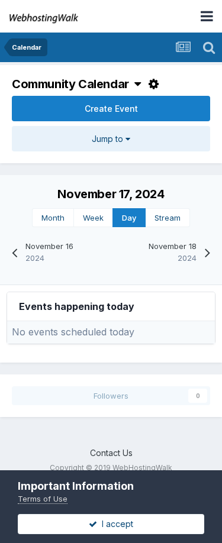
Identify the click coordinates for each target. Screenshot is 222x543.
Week (93, 217)
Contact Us (111, 453)
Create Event (111, 109)
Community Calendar (73, 84)
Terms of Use (42, 498)
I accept (115, 524)
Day (129, 217)
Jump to (109, 139)
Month (53, 217)
